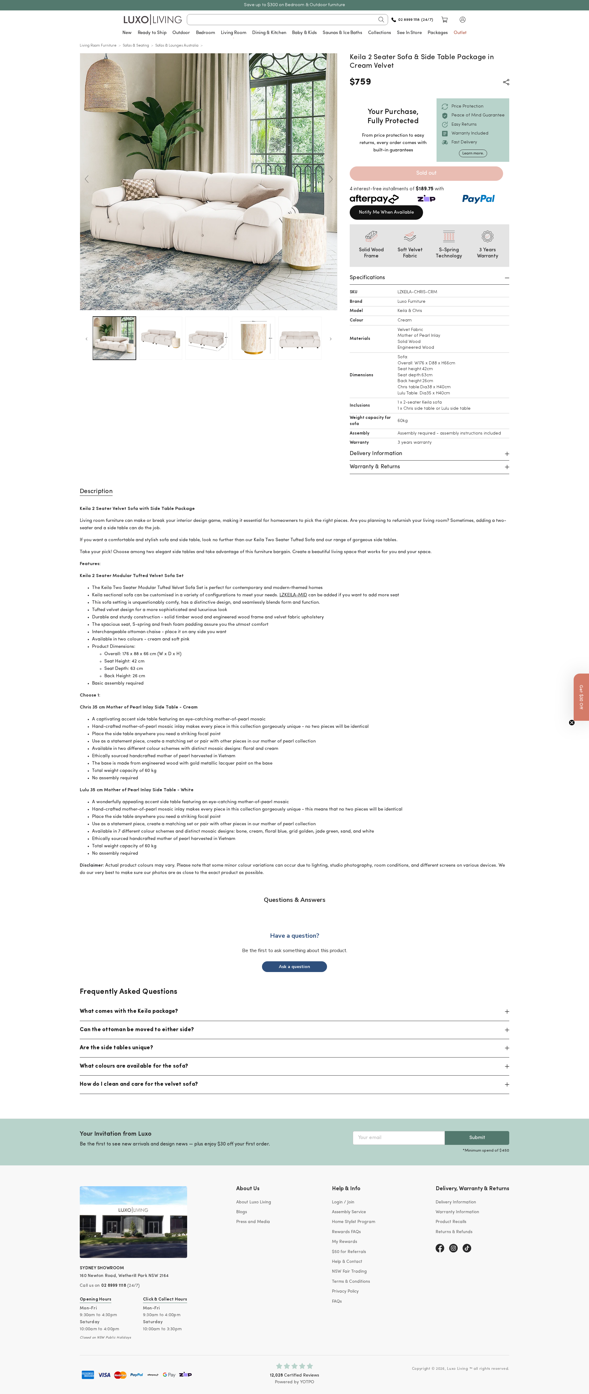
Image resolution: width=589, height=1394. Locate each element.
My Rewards (344, 1242)
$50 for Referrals (349, 1252)
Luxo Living (457, 1369)
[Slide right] (330, 179)
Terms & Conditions (351, 1281)
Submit (477, 1137)
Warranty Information (457, 1212)
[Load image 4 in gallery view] (253, 338)
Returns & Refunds (454, 1232)
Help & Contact (347, 1261)
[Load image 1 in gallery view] (114, 338)
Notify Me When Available (386, 212)
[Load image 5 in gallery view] (299, 338)
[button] (462, 19)
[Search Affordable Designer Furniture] (381, 19)
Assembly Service (349, 1212)
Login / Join (343, 1202)
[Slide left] (86, 179)
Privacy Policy (345, 1291)
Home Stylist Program (353, 1222)
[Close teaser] (572, 723)
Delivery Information (456, 1202)
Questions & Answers (294, 900)
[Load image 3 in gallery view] (207, 338)
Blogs (241, 1212)
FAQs (337, 1301)
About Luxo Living (253, 1202)
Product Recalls (451, 1222)
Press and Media (253, 1222)
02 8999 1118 (113, 1285)
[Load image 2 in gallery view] (160, 338)
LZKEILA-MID (293, 595)
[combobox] (287, 19)
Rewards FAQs (346, 1232)
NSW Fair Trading (349, 1271)
